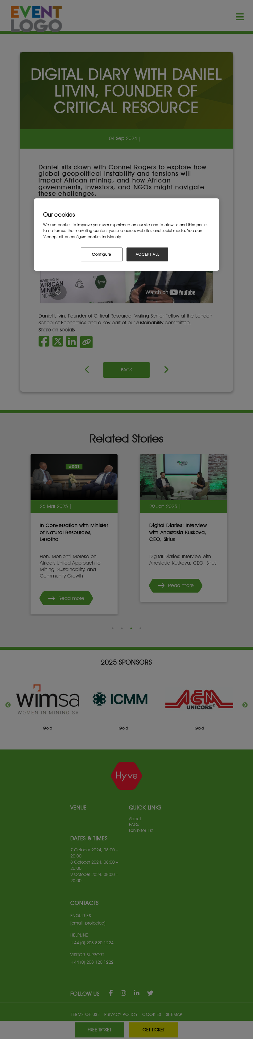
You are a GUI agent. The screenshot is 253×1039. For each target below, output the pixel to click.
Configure (101, 254)
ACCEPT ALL (147, 254)
